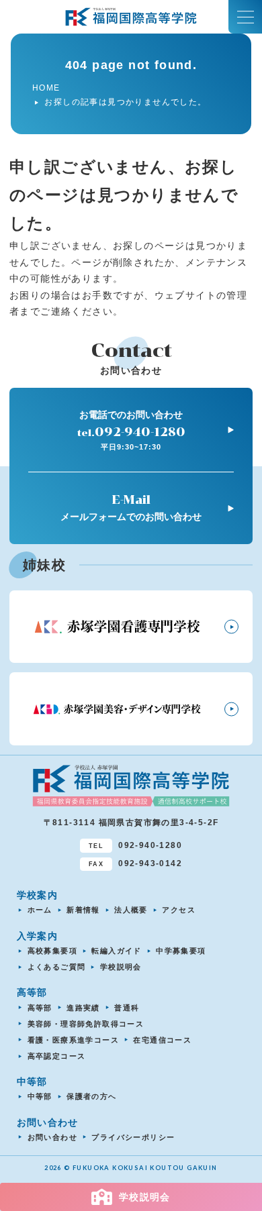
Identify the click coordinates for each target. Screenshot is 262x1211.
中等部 (40, 1096)
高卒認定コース (57, 1056)
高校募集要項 (52, 951)
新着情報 (83, 910)
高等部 (40, 1008)
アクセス (178, 910)
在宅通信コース (162, 1040)
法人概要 (131, 910)
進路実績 (83, 1008)
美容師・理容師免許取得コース (86, 1024)
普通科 (126, 1008)
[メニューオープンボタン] (245, 17)
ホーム (40, 910)
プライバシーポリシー (133, 1137)
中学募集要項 (181, 951)
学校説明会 (121, 967)
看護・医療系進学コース (73, 1040)
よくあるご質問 (57, 967)
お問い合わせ (52, 1137)
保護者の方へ (91, 1096)
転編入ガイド (116, 951)
